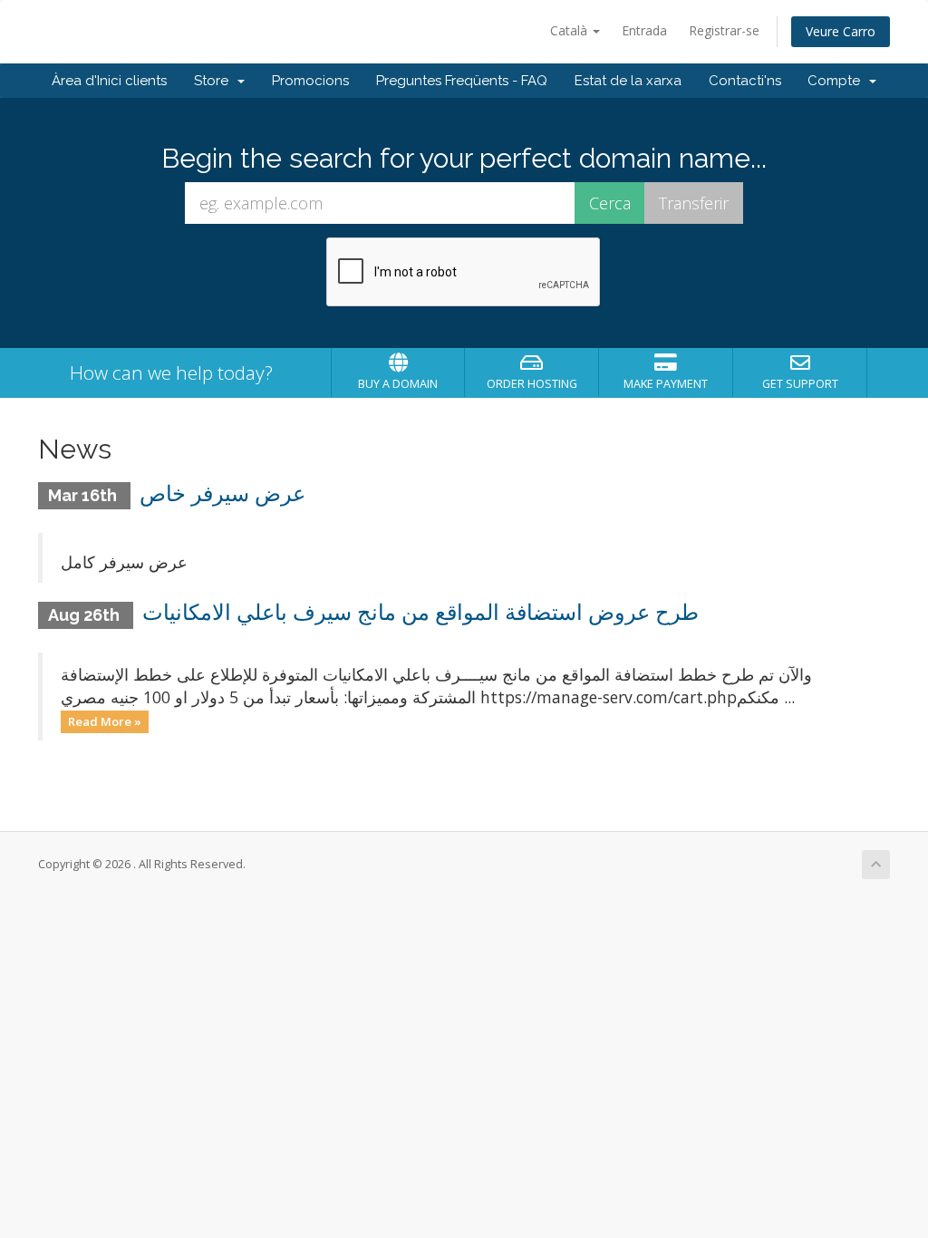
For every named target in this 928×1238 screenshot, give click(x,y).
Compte (837, 81)
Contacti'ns (745, 81)
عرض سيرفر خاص (222, 493)
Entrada (644, 30)
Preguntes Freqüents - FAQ (461, 81)
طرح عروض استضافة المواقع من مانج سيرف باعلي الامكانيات (420, 612)
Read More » (104, 721)
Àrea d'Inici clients (109, 81)
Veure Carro (840, 31)
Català (570, 30)
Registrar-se (724, 30)
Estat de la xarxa (628, 81)
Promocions (310, 81)
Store (215, 81)
